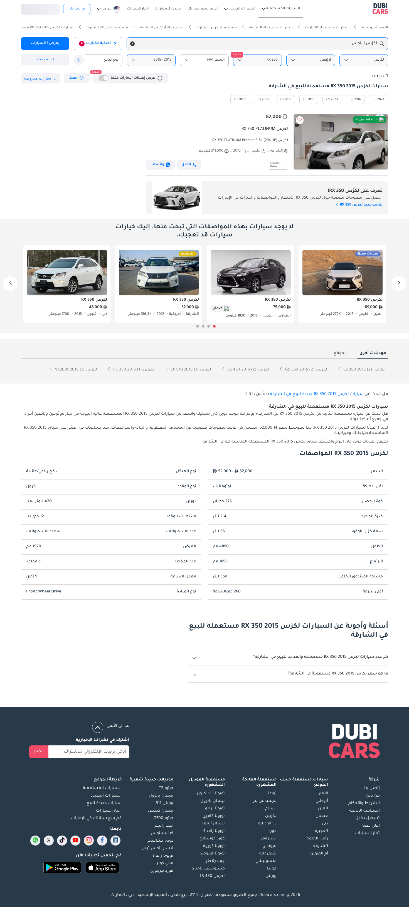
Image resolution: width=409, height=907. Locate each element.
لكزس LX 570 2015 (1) (190, 370)
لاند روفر (269, 839)
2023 (334, 99)
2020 (242, 99)
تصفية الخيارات (96, 43)
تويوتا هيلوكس (211, 854)
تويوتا (272, 794)
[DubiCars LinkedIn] (115, 840)
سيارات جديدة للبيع (104, 803)
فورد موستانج (212, 839)
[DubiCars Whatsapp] (35, 840)
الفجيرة (321, 831)
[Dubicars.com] (354, 742)
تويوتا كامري (214, 816)
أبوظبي (322, 801)
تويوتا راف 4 (214, 831)
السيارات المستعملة (102, 788)
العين (323, 809)
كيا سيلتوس (162, 833)
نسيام (271, 809)
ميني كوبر (165, 863)
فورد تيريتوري (161, 871)
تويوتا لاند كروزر (211, 794)
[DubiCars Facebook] (102, 841)
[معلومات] (160, 78)
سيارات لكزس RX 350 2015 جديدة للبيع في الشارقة (317, 394)
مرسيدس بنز (265, 801)
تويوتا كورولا (214, 846)
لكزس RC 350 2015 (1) (133, 370)
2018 (265, 99)
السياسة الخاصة (364, 811)
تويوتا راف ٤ (162, 856)
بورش (271, 876)
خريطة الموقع (108, 780)
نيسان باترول (212, 801)
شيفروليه (268, 854)
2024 (381, 99)
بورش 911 (164, 803)
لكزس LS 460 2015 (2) (247, 370)
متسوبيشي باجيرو (208, 869)
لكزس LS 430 (212, 876)
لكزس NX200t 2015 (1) (75, 370)
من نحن (373, 796)
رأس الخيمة (317, 839)
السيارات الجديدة (106, 796)
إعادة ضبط (45, 60)
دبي (325, 824)
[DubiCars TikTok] (62, 840)
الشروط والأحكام (364, 803)
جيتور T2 (166, 788)
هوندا (272, 869)
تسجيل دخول (40, 8)
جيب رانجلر (215, 861)
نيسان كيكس (160, 811)
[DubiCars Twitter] (48, 840)
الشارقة (320, 846)
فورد (272, 831)
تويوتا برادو (215, 809)
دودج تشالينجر (160, 841)
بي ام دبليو (267, 824)
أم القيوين (319, 854)
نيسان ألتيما (213, 824)
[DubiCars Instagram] (89, 840)
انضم (39, 751)
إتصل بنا (372, 788)
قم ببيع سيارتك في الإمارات (96, 818)
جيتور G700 (163, 818)
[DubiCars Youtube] (75, 840)
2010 (310, 99)
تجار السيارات (367, 833)
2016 (357, 99)
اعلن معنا (371, 826)
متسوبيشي (266, 861)
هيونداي (269, 846)
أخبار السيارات (109, 811)
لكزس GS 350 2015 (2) (305, 370)
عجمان (322, 816)
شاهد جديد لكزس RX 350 (361, 205)
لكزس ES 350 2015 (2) (363, 370)
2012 (288, 99)
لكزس (271, 816)
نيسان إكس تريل (157, 848)
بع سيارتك (76, 9)
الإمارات (321, 794)
